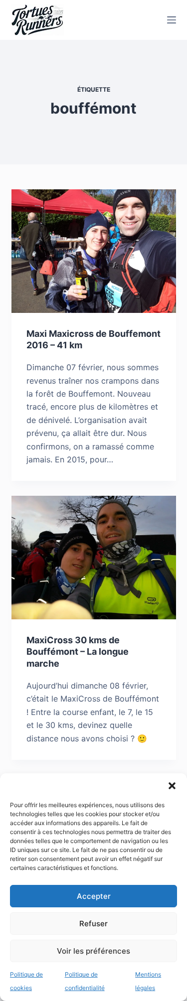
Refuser (93, 923)
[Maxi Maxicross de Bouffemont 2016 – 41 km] (93, 251)
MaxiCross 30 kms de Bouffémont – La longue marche (77, 652)
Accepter (94, 896)
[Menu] (171, 19)
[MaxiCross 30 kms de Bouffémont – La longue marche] (93, 557)
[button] (172, 786)
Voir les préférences (93, 951)
